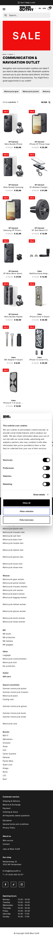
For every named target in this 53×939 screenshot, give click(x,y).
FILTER (44, 102)
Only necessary (26, 520)
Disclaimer (7, 820)
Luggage (7, 655)
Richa (5, 772)
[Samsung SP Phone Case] (13, 210)
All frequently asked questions (16, 815)
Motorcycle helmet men (13, 550)
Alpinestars (7, 739)
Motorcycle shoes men (13, 567)
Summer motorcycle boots (14, 713)
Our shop (7, 857)
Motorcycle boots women (14, 618)
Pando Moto (8, 761)
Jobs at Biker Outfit (11, 849)
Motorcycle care (10, 723)
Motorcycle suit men (12, 536)
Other (5, 651)
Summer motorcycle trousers (15, 692)
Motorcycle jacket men (13, 528)
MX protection (9, 637)
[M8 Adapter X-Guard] (13, 339)
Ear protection (9, 666)
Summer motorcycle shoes (14, 717)
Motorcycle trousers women (15, 586)
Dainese (6, 757)
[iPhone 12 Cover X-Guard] (39, 339)
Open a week (27, 3)
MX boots (7, 634)
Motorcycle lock (10, 662)
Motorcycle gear (11, 91)
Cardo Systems (9, 754)
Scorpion (7, 743)
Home (4, 54)
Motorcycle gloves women (14, 611)
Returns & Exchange (12, 805)
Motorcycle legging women (15, 597)
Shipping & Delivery (11, 801)
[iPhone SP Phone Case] (39, 123)
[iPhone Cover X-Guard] (39, 296)
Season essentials (11, 685)
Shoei (5, 746)
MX (4, 630)
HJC (4, 750)
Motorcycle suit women (13, 590)
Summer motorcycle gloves (15, 706)
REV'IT (5, 735)
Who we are (8, 840)
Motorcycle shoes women (14, 622)
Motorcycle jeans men (12, 539)
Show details (39, 494)
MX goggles (8, 645)
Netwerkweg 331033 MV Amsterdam (12, 862)
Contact (6, 844)
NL (36, 8)
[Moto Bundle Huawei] (13, 296)
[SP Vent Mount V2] (39, 210)
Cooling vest (8, 699)
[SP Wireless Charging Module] (39, 167)
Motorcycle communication (15, 659)
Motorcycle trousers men (14, 532)
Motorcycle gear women (13, 579)
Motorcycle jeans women (14, 594)
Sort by (5, 102)
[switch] (46, 468)
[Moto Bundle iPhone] (13, 123)
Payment (7, 808)
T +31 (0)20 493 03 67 (13, 874)
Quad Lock (7, 764)
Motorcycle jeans (10, 696)
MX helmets (8, 641)
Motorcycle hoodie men (13, 543)
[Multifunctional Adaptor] (39, 253)
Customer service (11, 797)
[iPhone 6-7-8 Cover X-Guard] (13, 382)
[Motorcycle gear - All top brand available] (26, 10)
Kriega (5, 768)
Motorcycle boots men (13, 564)
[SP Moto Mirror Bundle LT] (13, 253)
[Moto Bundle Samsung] (13, 167)
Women (6, 576)
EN (40, 8)
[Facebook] (5, 884)
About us (7, 836)
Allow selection (26, 511)
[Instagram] (21, 884)
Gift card (7, 676)
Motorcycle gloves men (13, 557)
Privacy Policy (9, 828)
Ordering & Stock (10, 812)
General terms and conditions (16, 824)
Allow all (26, 503)
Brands (6, 732)
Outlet (11, 54)
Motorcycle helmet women (14, 604)
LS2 (4, 775)
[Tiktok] (13, 884)
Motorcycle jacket (31, 91)
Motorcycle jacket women (14, 583)
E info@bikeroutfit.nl (12, 871)
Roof (5, 779)
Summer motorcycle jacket (14, 688)
